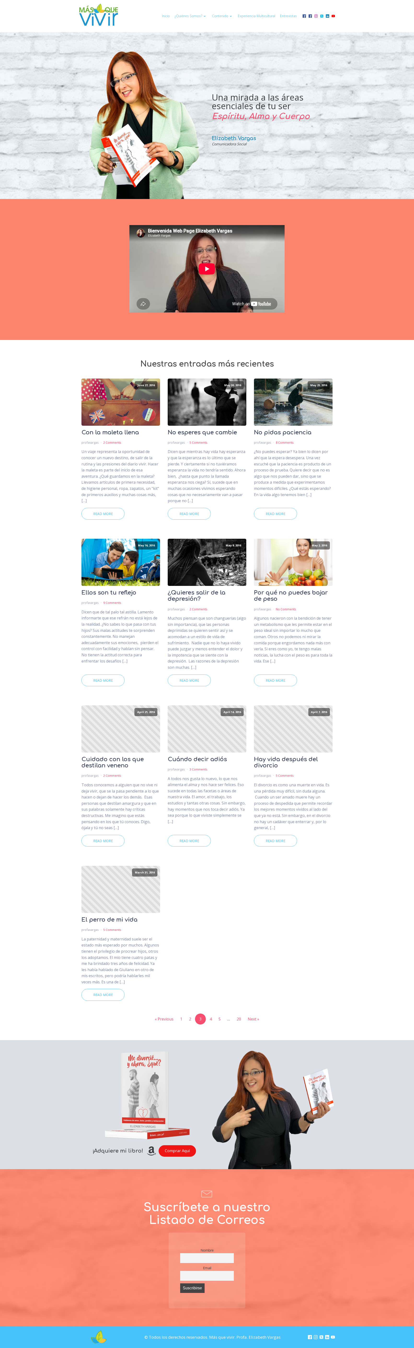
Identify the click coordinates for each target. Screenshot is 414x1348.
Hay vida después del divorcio (286, 762)
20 (239, 1019)
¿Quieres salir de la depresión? (196, 596)
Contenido (220, 16)
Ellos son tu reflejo (108, 593)
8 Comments (285, 442)
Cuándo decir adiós (197, 759)
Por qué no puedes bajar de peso (291, 596)
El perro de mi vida (109, 920)
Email (207, 1268)
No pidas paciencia (282, 433)
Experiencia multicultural (256, 16)
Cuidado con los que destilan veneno (112, 762)
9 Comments (112, 602)
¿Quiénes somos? (188, 16)
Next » (253, 1019)
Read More (103, 513)
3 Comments (198, 769)
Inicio (166, 16)
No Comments (286, 609)
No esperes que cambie (202, 433)
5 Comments (198, 442)
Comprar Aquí (177, 1150)
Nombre (207, 1250)
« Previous (164, 1019)
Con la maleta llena (110, 433)
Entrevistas (288, 16)
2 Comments (112, 442)
